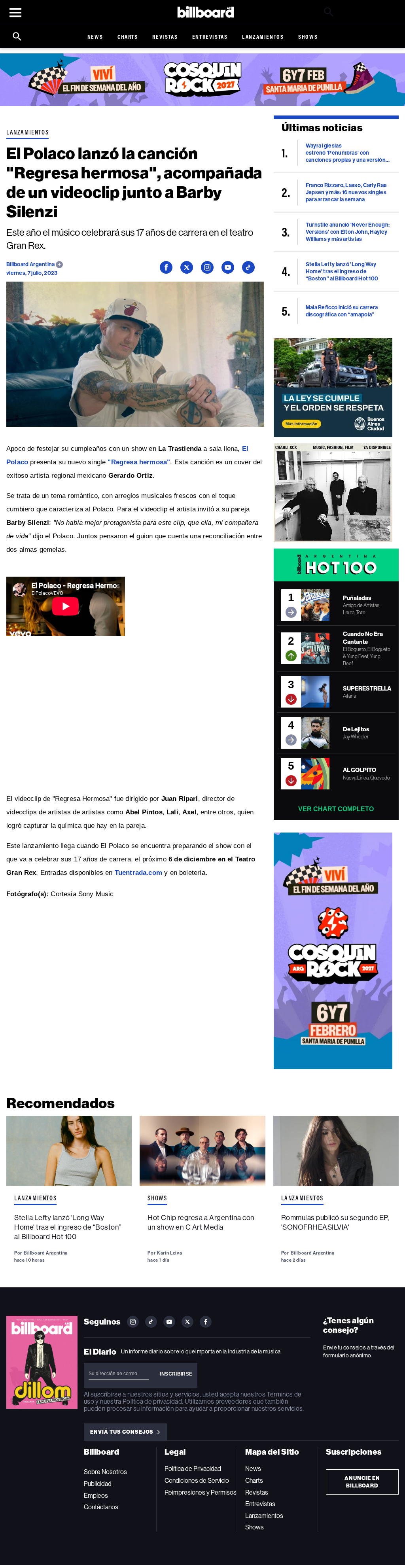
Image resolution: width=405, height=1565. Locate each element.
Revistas (165, 36)
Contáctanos (101, 1507)
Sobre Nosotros (105, 1472)
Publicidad (98, 1483)
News (95, 36)
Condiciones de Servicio (197, 1480)
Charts (127, 36)
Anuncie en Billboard (362, 1482)
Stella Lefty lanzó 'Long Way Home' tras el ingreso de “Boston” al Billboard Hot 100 (68, 1227)
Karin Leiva (169, 1253)
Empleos (96, 1495)
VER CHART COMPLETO (336, 809)
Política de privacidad (152, 1401)
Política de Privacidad (193, 1468)
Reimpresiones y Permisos (201, 1492)
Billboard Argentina (31, 264)
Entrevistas (210, 36)
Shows (308, 36)
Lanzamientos (263, 36)
